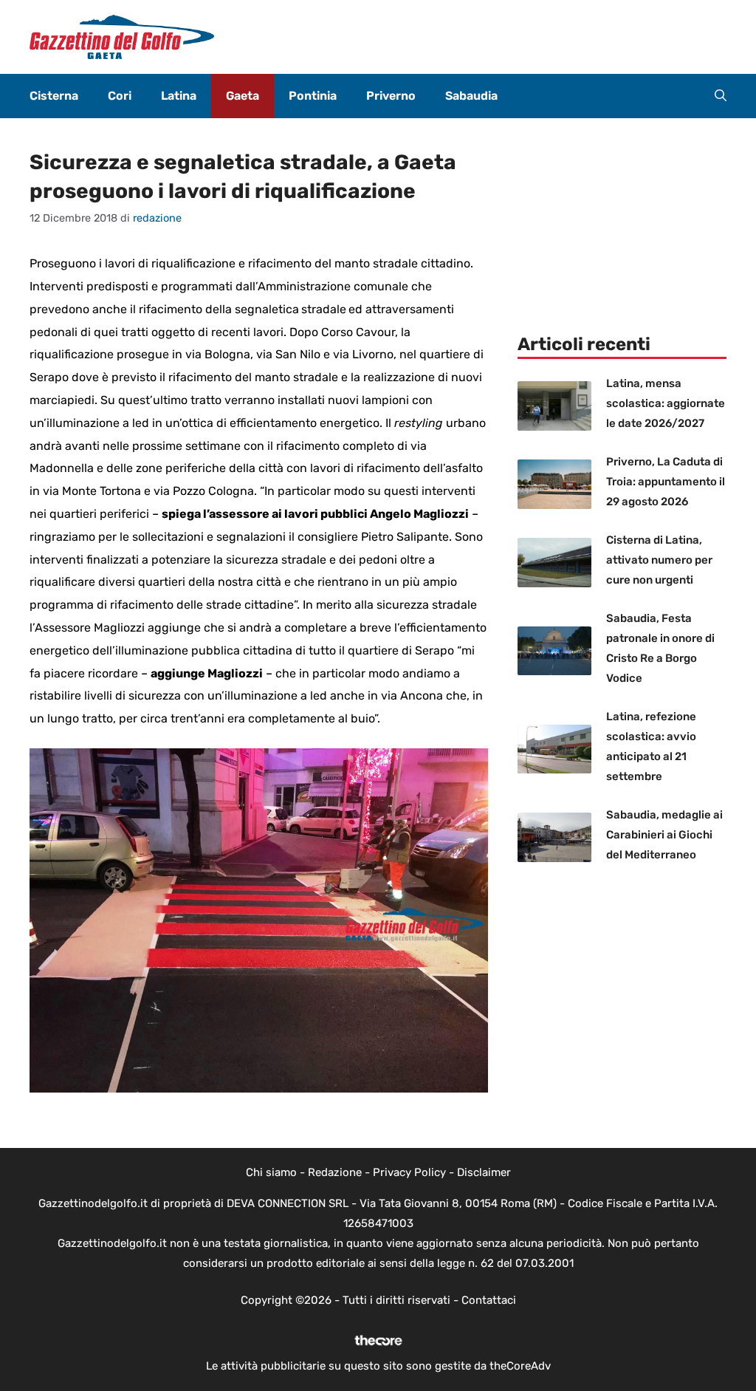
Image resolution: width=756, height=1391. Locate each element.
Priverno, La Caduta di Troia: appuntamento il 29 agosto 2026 (665, 481)
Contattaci (488, 1300)
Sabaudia (471, 96)
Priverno (391, 96)
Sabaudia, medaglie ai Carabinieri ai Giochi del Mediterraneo (664, 834)
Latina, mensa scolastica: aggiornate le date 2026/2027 (665, 403)
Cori (119, 96)
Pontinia (313, 96)
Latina (178, 96)
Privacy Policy (409, 1172)
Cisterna (54, 96)
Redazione (335, 1172)
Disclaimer (484, 1172)
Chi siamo (271, 1172)
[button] (720, 96)
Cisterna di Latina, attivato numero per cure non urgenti (659, 560)
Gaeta (242, 96)
